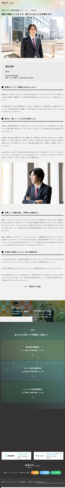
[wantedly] (48, 456)
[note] (16, 456)
